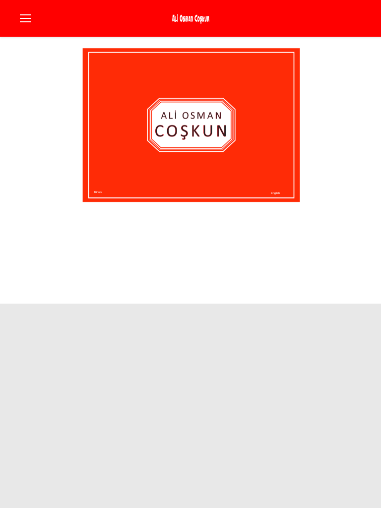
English (275, 192)
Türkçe (98, 191)
